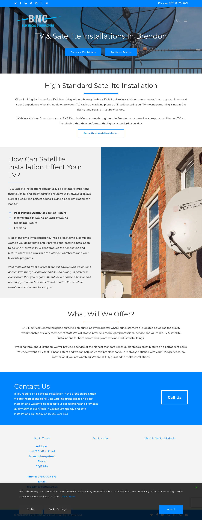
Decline (31, 509)
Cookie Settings (57, 509)
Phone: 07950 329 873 (173, 3)
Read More (68, 496)
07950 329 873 (58, 413)
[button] (186, 20)
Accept (171, 509)
